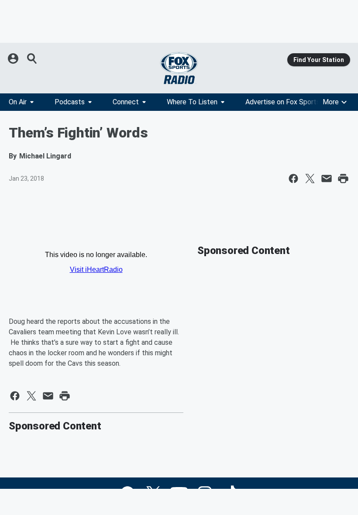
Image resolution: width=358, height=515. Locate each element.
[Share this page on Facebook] (293, 178)
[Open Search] (32, 58)
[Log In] (14, 58)
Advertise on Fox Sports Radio (292, 102)
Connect (126, 102)
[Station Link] (179, 68)
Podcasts (70, 102)
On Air (18, 102)
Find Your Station (318, 59)
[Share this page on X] (310, 178)
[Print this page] (343, 178)
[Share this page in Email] (326, 178)
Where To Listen (192, 102)
